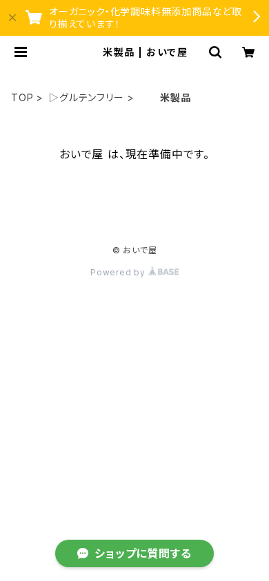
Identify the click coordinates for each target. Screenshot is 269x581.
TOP (22, 97)
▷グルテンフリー (86, 97)
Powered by (119, 272)
